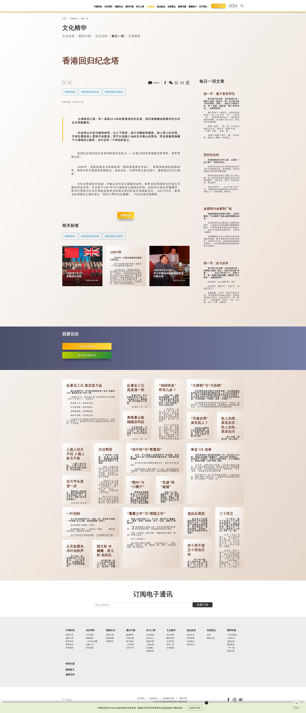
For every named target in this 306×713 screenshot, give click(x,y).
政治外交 (190, 635)
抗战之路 (231, 641)
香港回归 (71, 91)
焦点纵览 (161, 6)
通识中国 (129, 6)
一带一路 (231, 648)
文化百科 (101, 36)
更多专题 (231, 651)
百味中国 (110, 635)
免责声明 (183, 698)
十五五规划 (232, 635)
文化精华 (150, 6)
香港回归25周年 (114, 91)
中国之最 (130, 638)
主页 (64, 19)
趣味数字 (130, 635)
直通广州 (89, 644)
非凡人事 (140, 6)
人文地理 (130, 644)
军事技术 (69, 644)
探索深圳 (89, 638)
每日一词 (84, 19)
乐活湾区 (108, 6)
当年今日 (81, 270)
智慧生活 (69, 635)
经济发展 (190, 638)
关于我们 (203, 6)
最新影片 (193, 6)
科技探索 (69, 648)
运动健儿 (150, 648)
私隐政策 (167, 708)
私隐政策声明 (168, 698)
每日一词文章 (211, 81)
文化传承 (68, 36)
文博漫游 (134, 36)
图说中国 (85, 36)
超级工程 (69, 638)
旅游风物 (110, 638)
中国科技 (98, 6)
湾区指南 (89, 648)
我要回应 (126, 215)
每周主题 (70, 663)
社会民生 (190, 641)
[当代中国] (62, 6)
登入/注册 (218, 6)
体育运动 (190, 644)
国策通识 (231, 644)
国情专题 (182, 6)
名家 (209, 635)
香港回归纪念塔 (90, 91)
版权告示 (154, 698)
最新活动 (70, 674)
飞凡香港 (89, 635)
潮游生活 (119, 6)
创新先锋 (150, 641)
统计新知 (130, 641)
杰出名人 (150, 638)
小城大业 (231, 638)
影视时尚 (110, 641)
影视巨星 (150, 651)
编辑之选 (210, 638)
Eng (235, 6)
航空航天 (69, 641)
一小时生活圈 (91, 641)
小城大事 (150, 644)
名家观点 (171, 6)
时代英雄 (150, 635)
